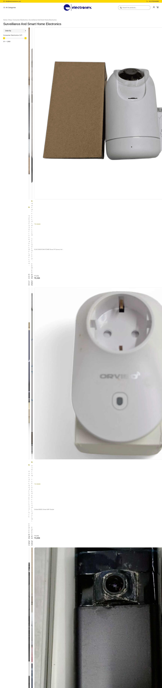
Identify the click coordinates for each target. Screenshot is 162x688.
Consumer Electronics (20, 20)
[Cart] (157, 7)
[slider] (4, 38)
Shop (10, 20)
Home (5, 20)
